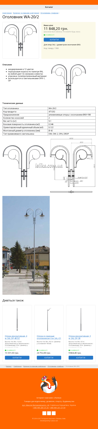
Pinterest (54, 413)
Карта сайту (95, 366)
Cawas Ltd (54, 421)
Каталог (49, 7)
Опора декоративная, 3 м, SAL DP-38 (80, 337)
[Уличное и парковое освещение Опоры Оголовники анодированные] (26, 294)
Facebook (44, 413)
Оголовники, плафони (49, 13)
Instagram (49, 413)
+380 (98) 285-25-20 (41, 408)
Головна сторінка (3, 366)
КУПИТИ (54, 39)
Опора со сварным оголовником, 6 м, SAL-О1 (49, 337)
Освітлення (7, 13)
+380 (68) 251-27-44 (57, 408)
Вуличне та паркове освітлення (26, 13)
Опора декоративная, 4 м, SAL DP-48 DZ (16, 337)
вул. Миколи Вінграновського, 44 (35, 405)
